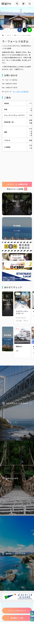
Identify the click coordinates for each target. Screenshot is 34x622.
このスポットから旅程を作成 (17, 184)
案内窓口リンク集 (17, 618)
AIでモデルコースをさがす (17, 403)
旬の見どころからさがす (17, 553)
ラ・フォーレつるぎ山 (20, 92)
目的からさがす (17, 478)
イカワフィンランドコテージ (22, 312)
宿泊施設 (17, 228)
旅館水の (19, 346)
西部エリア (17, 203)
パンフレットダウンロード (17, 610)
